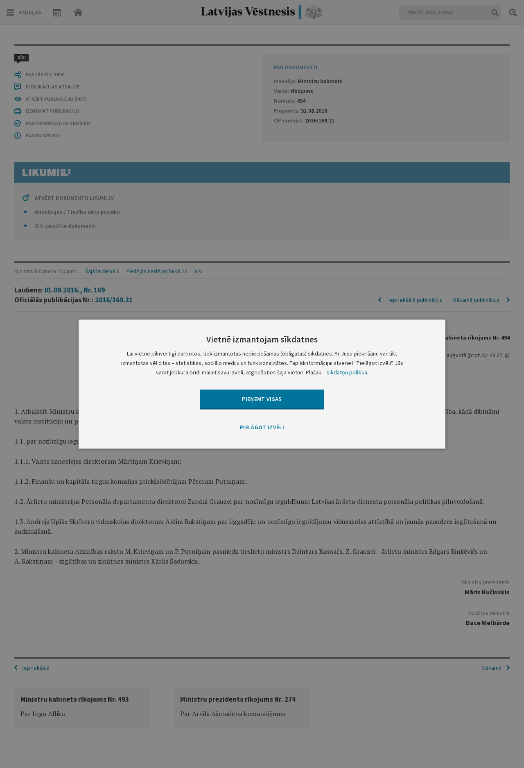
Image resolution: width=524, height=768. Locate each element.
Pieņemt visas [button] (262, 399)
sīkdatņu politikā (347, 372)
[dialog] (262, 384)
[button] (262, 428)
